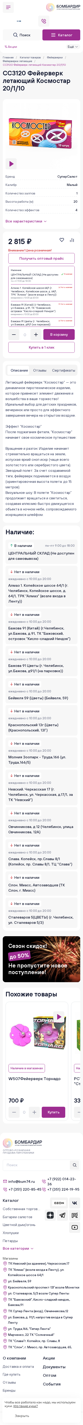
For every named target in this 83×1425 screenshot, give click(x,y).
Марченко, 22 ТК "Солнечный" (31, 1335)
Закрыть (22, 1416)
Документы (54, 1366)
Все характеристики (24, 221)
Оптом (49, 1375)
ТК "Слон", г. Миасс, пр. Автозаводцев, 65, (40, 1347)
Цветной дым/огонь (19, 1225)
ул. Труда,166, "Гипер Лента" (29, 1329)
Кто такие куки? (25, 1406)
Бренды (9, 1390)
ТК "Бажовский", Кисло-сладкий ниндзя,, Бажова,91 (39, 1302)
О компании (14, 1358)
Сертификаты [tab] (63, 370)
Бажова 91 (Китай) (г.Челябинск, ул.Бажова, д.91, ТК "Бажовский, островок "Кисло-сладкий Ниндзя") (39, 633)
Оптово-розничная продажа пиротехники (18, 1151)
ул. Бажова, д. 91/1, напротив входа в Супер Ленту (40, 1319)
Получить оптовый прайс (41, 258)
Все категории (16, 1248)
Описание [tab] (19, 370)
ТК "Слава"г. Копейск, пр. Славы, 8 (34, 1341)
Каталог (65, 35)
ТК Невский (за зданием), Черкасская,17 (38, 1263)
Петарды (10, 1241)
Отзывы (9, 1382)
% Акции (11, 46)
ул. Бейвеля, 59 (19, 1281)
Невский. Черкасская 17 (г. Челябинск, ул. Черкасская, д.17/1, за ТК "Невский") (40, 794)
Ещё (71, 46)
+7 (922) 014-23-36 (61, 1181)
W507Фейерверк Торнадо (35, 1078)
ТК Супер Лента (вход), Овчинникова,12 (38, 1311)
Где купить (12, 1374)
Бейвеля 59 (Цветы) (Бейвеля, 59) (38, 698)
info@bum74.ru (21, 1181)
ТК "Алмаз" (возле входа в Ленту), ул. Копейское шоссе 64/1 (36, 1272)
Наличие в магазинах (27, 1068)
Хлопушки (11, 1233)
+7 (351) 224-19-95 (63, 1189)
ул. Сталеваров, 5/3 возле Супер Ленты (38, 1293)
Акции (49, 1358)
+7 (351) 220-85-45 (25, 1189)
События (52, 1384)
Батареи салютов (17, 1217)
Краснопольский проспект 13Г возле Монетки (43, 1287)
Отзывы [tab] (39, 370)
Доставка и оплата (18, 1366)
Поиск (25, 35)
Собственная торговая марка (21, 1209)
